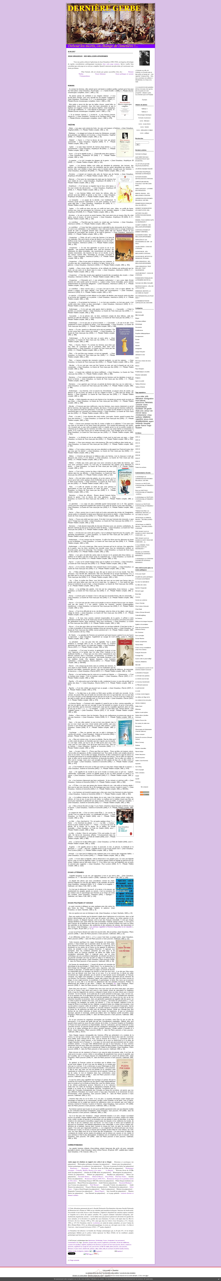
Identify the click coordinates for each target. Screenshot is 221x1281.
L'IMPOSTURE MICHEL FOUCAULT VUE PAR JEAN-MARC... (143, 183)
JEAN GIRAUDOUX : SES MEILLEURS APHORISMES (88, 56)
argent (151, 421)
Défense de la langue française (144, 621)
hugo (149, 425)
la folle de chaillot (104, 1246)
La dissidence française (142, 672)
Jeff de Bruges (139, 517)
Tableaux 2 (144, 111)
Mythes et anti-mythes (141, 712)
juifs (146, 396)
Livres (137, 357)
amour (147, 411)
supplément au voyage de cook (83, 1246)
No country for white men (142, 723)
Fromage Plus (139, 655)
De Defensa (138, 618)
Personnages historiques (144, 115)
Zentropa (137, 782)
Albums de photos (141, 105)
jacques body (92, 1242)
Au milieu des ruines (141, 585)
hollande (139, 423)
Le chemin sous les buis (142, 678)
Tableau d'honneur (140, 384)
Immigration (138, 348)
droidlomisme (142, 421)
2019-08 (137, 455)
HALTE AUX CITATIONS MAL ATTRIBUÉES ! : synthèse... (144, 485)
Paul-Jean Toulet (120, 1177)
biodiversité (86, 1248)
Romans (131, 72)
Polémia (137, 745)
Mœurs (137, 365)
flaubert (139, 428)
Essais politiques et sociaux (125, 74)
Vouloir (137, 776)
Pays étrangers (139, 368)
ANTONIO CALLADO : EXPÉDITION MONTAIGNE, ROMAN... (143, 215)
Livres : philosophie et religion (144, 130)
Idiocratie (137, 664)
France (137, 342)
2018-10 (137, 464)
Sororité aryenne (140, 757)
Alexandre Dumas (83, 1177)
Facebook (98, 1251)
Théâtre (81, 74)
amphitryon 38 (91, 1244)
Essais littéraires (100, 74)
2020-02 (137, 449)
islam (145, 405)
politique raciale (72, 1251)
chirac (149, 415)
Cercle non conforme (141, 600)
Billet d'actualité (139, 315)
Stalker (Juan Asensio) (141, 760)
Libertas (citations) (140, 703)
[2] (115, 983)
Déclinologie (138, 324)
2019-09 (137, 452)
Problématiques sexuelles (142, 371)
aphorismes (140, 402)
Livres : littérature (144, 121)
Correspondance (85, 76)
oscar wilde (140, 396)
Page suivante (74, 1260)
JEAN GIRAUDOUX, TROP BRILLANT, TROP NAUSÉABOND (143, 268)
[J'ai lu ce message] (219, 1279)
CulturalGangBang (140, 615)
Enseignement (139, 336)
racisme (99, 1242)
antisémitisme (141, 407)
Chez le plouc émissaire (142, 606)
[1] (92, 928)
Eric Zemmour (139, 632)
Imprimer (119, 1251)
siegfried (83, 1244)
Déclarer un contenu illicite (80, 1275)
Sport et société (139, 381)
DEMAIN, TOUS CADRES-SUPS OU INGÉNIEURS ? (142, 546)
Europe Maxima (139, 638)
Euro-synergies (139, 635)
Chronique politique (140, 321)
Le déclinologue (139, 476)
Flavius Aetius (139, 644)
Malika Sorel (138, 706)
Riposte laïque (139, 751)
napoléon (139, 419)
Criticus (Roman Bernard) (142, 612)
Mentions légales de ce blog (96, 1275)
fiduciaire (137, 551)
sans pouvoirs (123, 1246)
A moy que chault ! (140, 574)
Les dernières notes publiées (111, 1273)
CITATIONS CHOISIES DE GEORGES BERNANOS (142, 553)
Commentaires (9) (73, 1242)
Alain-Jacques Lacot (141, 531)
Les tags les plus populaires (127, 1273)
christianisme (141, 415)
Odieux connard (139, 734)
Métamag (138, 709)
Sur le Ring (138, 766)
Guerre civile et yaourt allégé (143, 658)
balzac (144, 413)
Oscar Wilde (109, 1177)
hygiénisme (105, 1242)
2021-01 (137, 443)
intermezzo (98, 1244)
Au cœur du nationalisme (142, 582)
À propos (144, 99)
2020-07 (137, 446)
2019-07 (137, 458)
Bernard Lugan (139, 591)
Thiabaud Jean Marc (141, 511)
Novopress (138, 726)
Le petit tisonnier (139, 688)
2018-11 (137, 461)
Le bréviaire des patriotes (142, 675)
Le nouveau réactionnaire (142, 682)
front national (140, 401)
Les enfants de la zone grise (143, 700)
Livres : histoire (144, 127)
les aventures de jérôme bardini (115, 1248)
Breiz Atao (138, 594)
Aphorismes (138, 312)
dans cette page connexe (111, 64)
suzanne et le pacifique (74, 1244)
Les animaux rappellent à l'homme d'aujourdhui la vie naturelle (111, 927)
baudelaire (139, 409)
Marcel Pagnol (99, 1191)
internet (138, 413)
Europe (137, 339)
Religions (137, 378)
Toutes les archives (140, 467)
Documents (138, 327)
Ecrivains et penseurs (144, 118)
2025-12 (137, 437)
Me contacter (144, 787)
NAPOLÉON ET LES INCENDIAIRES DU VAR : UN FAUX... (143, 241)
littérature (139, 398)
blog (147, 1275)
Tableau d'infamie (140, 387)
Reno (136, 490)
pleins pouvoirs (114, 1246)
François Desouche (140, 652)
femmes (149, 402)
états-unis (140, 411)
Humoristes (73, 1168)
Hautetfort (115, 1270)
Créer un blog (106, 1270)
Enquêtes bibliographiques (142, 333)
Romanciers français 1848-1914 (95, 1179)
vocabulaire (96, 1223)
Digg (90, 1254)
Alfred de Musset (97, 1177)
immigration (149, 398)
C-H (136, 545)
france (143, 425)
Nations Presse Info (140, 720)
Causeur (137, 597)
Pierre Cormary (139, 742)
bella (104, 1248)
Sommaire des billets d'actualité (144, 283)
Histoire (137, 345)
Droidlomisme (139, 330)
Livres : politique (144, 133)
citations (146, 417)
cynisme (139, 405)
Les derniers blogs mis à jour (94, 1273)
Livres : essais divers (145, 124)
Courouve (138, 483)
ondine (100, 1248)
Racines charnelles (140, 748)
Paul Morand (94, 1185)
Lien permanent (119, 1240)
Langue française (140, 351)
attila (96, 1248)
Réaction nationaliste (141, 375)
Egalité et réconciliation (141, 624)
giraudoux (85, 1242)
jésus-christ (148, 419)
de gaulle (148, 409)
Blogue (137, 318)
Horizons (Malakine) (141, 661)
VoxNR (137, 779)
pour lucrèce (95, 1246)
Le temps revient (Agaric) (142, 694)
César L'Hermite (139, 603)
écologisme (80, 1251)
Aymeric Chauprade (141, 588)
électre (123, 1244)
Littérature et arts (140, 354)
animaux (92, 1248)
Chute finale (138, 609)
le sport (76, 1248)
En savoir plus (148, 1279)
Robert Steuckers (140, 754)
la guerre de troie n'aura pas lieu (111, 1244)
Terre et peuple (139, 769)
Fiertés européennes (141, 641)
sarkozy (139, 417)
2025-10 (137, 440)
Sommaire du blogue (141, 154)
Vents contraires (139, 772)
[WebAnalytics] (110, 2)
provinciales (112, 1242)
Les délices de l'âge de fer (142, 697)
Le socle (137, 691)
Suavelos (138, 763)
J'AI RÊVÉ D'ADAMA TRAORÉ (144, 169)
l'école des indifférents (123, 1242)
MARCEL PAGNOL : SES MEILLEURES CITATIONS (143, 519)
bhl (151, 411)
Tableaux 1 (144, 108)
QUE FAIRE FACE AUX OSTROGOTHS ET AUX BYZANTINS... (142, 159)
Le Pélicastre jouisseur (141, 685)
